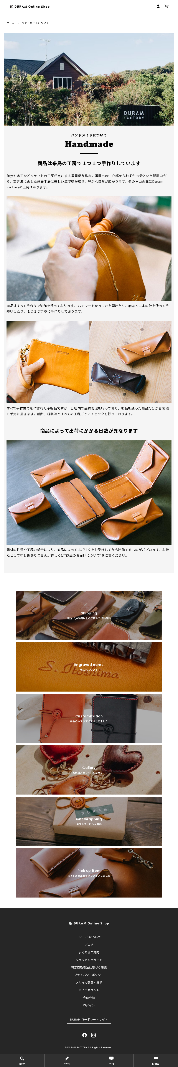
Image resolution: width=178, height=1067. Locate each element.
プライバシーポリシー (89, 975)
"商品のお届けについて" (83, 555)
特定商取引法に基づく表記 (89, 967)
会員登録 (89, 998)
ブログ (89, 945)
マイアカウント (89, 990)
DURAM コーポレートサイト (89, 1019)
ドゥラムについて (89, 937)
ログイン (89, 1005)
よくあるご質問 (89, 952)
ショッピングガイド (89, 960)
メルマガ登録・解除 (89, 982)
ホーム (11, 23)
